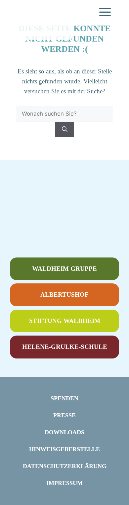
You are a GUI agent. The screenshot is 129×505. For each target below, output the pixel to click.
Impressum (64, 483)
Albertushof (64, 294)
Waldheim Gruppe (64, 268)
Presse (64, 415)
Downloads (64, 432)
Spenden (64, 398)
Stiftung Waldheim (64, 320)
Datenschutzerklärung (65, 466)
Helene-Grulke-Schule (64, 346)
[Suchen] (64, 129)
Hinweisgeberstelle (64, 449)
